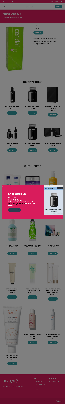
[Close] (3, 186)
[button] (14, 210)
